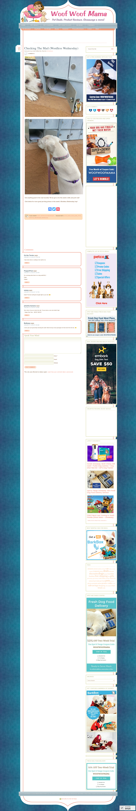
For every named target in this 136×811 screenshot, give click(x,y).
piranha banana (30, 306)
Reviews (79, 25)
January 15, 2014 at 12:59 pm (32, 257)
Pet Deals (34, 25)
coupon (91, 571)
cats (107, 568)
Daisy (38, 215)
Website (56, 363)
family (105, 574)
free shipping (101, 576)
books (103, 569)
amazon (90, 569)
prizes (99, 583)
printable (94, 583)
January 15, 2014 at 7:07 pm (31, 292)
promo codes (107, 583)
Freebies (91, 25)
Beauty (57, 29)
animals (95, 569)
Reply (27, 262)
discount (111, 571)
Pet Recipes (47, 29)
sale (90, 585)
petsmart (112, 581)
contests (113, 568)
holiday (108, 578)
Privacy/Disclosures (78, 29)
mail (76, 215)
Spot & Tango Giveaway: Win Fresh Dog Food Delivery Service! (101, 492)
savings (95, 585)
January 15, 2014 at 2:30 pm (31, 272)
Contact (89, 29)
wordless (45, 217)
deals (106, 570)
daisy (69, 215)
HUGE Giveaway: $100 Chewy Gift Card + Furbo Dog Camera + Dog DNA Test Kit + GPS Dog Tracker (101, 466)
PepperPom (28, 271)
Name (55, 356)
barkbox (100, 569)
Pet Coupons (48, 25)
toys (113, 585)
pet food (102, 581)
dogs (72, 215)
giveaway (89, 578)
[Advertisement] (70, 36)
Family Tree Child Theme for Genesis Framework (96, 793)
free (112, 574)
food (109, 574)
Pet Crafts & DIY (64, 25)
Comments (29, 53)
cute (65, 215)
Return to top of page (69, 799)
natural (91, 581)
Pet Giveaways (26, 29)
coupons (96, 571)
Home (23, 25)
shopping (102, 586)
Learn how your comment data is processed (60, 372)
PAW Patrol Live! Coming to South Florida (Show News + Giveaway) (100, 516)
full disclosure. (50, 51)
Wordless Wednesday (47, 215)
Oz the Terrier (29, 255)
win (104, 588)
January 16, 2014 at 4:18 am (31, 307)
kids (114, 578)
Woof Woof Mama (68, 11)
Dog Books (37, 29)
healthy (103, 578)
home (111, 578)
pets (79, 215)
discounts (93, 573)
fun (109, 576)
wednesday (38, 217)
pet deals (97, 581)
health (100, 578)
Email (55, 359)
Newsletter (65, 29)
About (97, 29)
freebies (92, 576)
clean (110, 569)
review (113, 583)
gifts (112, 576)
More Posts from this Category (97, 520)
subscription (108, 585)
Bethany (27, 323)
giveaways (95, 578)
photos (31, 217)
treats (100, 587)
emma (26, 290)
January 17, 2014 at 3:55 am (31, 325)
